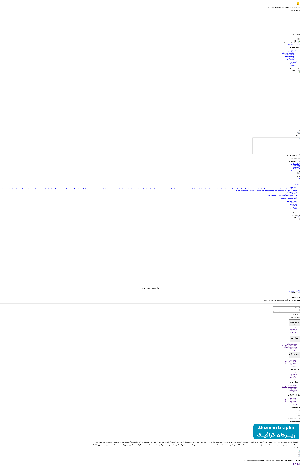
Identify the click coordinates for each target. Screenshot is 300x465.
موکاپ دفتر (121, 188)
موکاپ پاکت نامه (96, 188)
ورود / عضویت (296, 44)
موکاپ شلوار (33, 188)
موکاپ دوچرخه (240, 190)
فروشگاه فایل (293, 329)
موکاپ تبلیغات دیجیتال (151, 188)
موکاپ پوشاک (82, 188)
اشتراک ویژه (293, 330)
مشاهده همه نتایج (295, 170)
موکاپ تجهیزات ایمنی (42, 188)
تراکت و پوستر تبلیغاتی (288, 53)
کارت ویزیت (290, 51)
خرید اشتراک (288, 44)
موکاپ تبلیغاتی (199, 188)
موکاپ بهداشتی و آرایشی (217, 188)
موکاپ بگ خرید (207, 188)
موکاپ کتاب (133, 188)
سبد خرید (294, 207)
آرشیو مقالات (294, 198)
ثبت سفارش (293, 204)
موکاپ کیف (65, 188)
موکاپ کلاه (51, 188)
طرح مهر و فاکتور (289, 54)
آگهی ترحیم (294, 62)
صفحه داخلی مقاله (286, 198)
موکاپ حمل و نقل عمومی (287, 190)
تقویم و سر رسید (289, 56)
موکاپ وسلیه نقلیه (19, 188)
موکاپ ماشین (11, 188)
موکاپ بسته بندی (293, 188)
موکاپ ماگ (263, 188)
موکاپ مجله (127, 188)
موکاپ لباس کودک (58, 188)
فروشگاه (294, 205)
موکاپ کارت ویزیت (161, 188)
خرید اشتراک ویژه (292, 202)
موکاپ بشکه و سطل (255, 188)
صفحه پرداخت (293, 208)
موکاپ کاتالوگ (295, 164)
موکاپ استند (193, 188)
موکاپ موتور (247, 190)
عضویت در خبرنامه (295, 317)
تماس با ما (294, 333)
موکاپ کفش (27, 188)
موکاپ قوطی (269, 188)
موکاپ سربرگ (88, 188)
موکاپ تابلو (179, 188)
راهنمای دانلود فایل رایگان (290, 347)
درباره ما (289, 201)
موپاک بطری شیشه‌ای (229, 188)
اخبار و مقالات (293, 332)
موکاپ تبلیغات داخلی (171, 188)
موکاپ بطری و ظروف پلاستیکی (242, 188)
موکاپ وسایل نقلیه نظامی (274, 190)
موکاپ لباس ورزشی (73, 188)
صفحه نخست (293, 327)
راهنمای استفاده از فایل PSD (289, 345)
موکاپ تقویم (104, 188)
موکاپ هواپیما (254, 190)
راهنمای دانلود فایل (292, 344)
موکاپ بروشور (186, 188)
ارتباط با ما (294, 201)
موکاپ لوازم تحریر (141, 188)
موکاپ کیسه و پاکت (277, 188)
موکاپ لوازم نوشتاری (113, 188)
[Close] (295, 41)
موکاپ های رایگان (292, 192)
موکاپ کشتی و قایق (263, 190)
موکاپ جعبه (285, 188)
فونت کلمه (296, 165)
